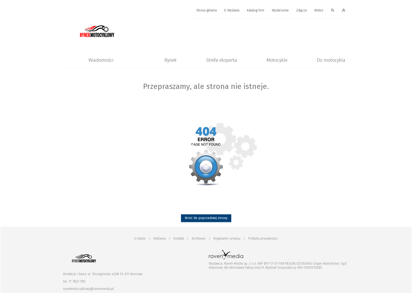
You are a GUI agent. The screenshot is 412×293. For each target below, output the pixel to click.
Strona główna (206, 10)
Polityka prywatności (263, 238)
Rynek (171, 60)
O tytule (140, 238)
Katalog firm (255, 10)
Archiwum (199, 238)
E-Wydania (231, 10)
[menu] (206, 10)
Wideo (318, 10)
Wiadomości (100, 60)
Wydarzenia (280, 10)
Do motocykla (331, 60)
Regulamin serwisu (226, 238)
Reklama (160, 238)
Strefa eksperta (221, 60)
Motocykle (277, 60)
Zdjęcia (301, 10)
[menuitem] (206, 10)
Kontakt (179, 238)
